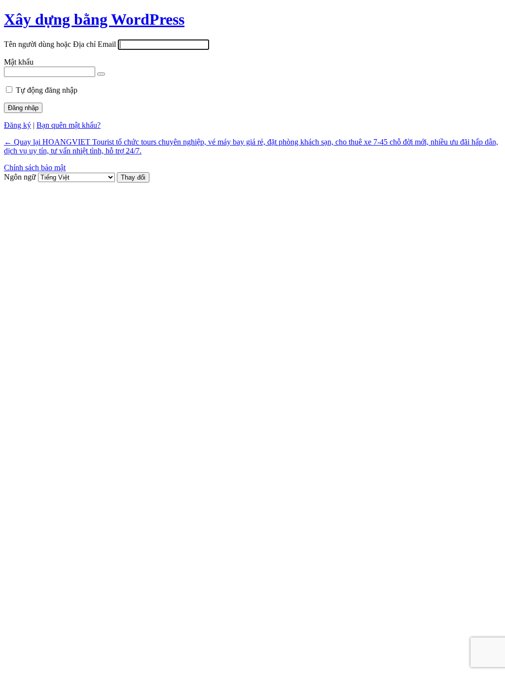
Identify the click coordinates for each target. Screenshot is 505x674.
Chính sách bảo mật (35, 167)
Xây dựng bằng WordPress (94, 19)
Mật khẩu (19, 62)
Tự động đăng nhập (46, 90)
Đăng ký (17, 125)
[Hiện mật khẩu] (101, 74)
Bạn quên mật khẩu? (68, 125)
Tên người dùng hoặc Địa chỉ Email (60, 44)
